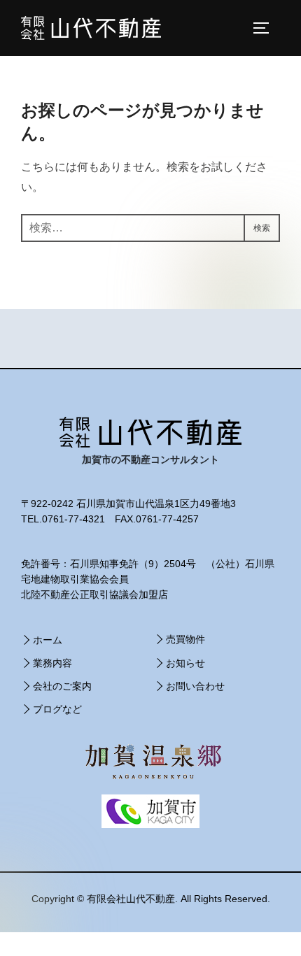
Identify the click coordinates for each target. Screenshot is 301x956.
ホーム (47, 639)
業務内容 (52, 663)
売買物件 (185, 639)
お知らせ (185, 663)
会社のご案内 (62, 686)
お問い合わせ (195, 686)
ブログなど (57, 709)
